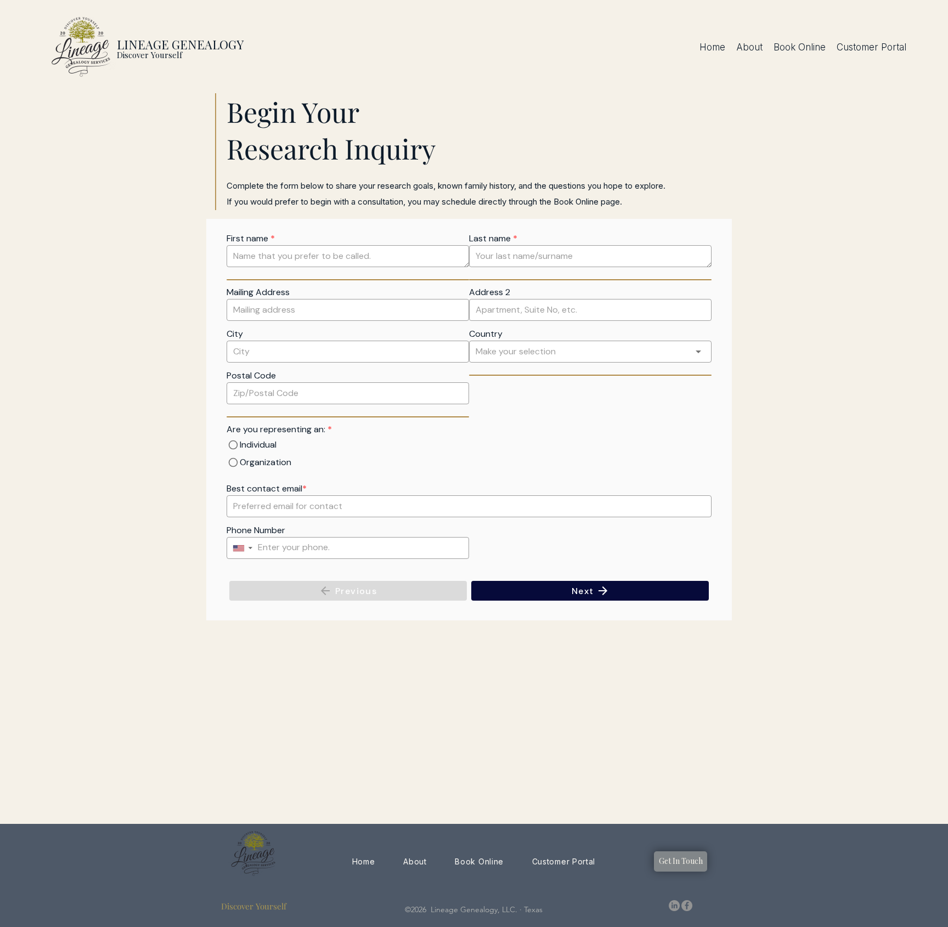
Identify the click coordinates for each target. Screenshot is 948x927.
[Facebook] (686, 905)
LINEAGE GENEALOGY (180, 44)
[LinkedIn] (674, 905)
